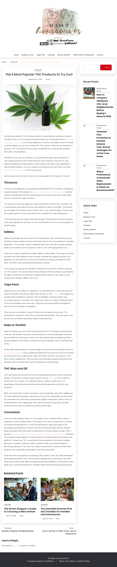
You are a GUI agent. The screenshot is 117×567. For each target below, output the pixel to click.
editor (21, 516)
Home (16, 55)
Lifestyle (51, 55)
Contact (100, 55)
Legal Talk (40, 55)
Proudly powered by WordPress (41, 561)
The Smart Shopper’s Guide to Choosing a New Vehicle (20, 510)
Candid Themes (83, 561)
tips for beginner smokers (14, 170)
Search (107, 67)
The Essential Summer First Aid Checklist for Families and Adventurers (56, 511)
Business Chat (27, 55)
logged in (15, 545)
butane (51, 378)
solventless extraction (13, 353)
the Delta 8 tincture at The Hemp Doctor (48, 192)
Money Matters (64, 55)
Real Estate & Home (102, 90)
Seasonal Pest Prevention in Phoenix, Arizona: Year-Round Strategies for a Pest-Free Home (104, 144)
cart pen (56, 294)
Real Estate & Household (83, 55)
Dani (58, 519)
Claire (48, 79)
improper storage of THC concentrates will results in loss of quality (38, 434)
